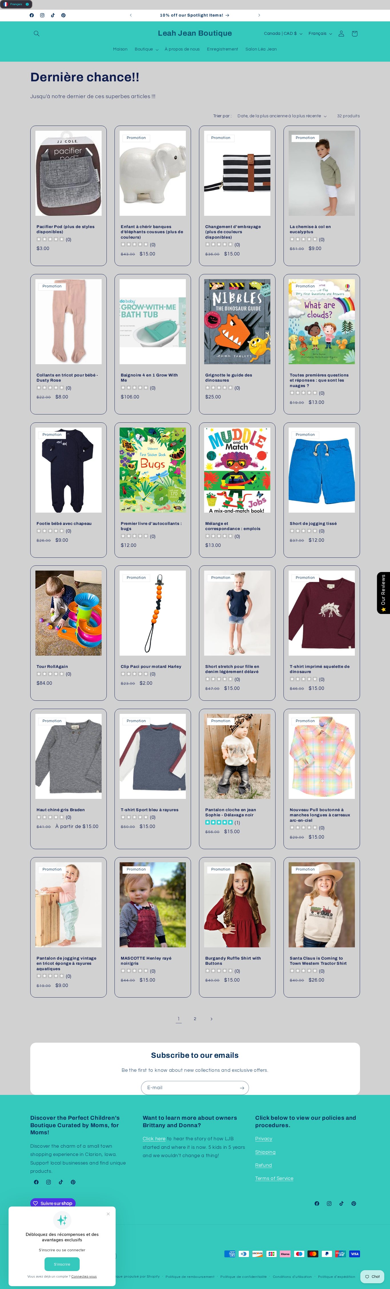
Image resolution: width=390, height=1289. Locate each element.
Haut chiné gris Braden (61, 809)
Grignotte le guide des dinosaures (228, 377)
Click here (154, 1138)
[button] (36, 33)
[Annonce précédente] (130, 15)
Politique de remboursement (190, 1276)
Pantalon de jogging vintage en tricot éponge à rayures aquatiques (67, 963)
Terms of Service (274, 1178)
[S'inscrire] (242, 1088)
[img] (219, 823)
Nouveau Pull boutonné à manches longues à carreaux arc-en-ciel (320, 815)
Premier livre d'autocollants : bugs (151, 526)
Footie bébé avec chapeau (64, 523)
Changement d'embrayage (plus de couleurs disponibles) (233, 231)
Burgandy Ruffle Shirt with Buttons (233, 961)
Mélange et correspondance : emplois (233, 526)
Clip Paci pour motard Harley (151, 666)
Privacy (263, 1138)
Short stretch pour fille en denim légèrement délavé (232, 669)
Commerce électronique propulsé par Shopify (120, 1276)
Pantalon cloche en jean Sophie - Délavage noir (230, 812)
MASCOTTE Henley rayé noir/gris (146, 961)
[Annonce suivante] (259, 15)
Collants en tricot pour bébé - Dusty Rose (67, 377)
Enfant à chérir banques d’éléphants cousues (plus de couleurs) (152, 231)
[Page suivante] (211, 1019)
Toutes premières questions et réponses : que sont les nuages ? (319, 380)
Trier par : (222, 116)
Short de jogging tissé (313, 523)
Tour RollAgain (52, 666)
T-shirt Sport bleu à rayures (149, 809)
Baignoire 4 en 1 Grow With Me (149, 377)
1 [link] (178, 1019)
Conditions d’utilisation (292, 1276)
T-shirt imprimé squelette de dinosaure (319, 669)
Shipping (265, 1152)
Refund (263, 1165)
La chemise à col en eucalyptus (310, 229)
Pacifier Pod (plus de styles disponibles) (66, 229)
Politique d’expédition (336, 1276)
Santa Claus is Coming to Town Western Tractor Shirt (318, 961)
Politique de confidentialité (243, 1276)
